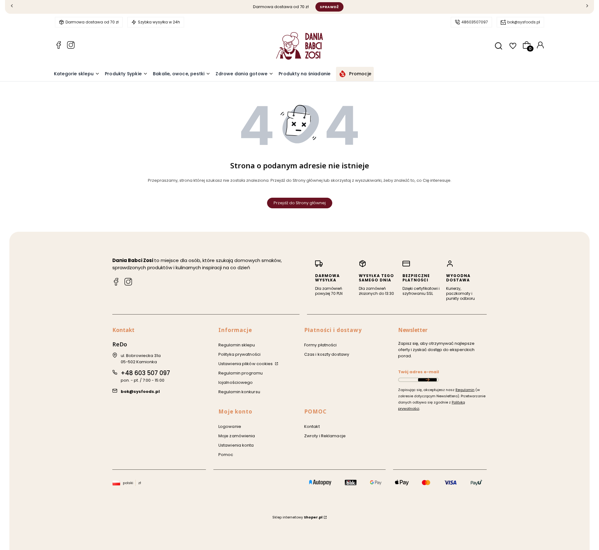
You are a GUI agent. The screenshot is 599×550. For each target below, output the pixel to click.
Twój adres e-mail (418, 372)
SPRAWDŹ (329, 6)
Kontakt (312, 426)
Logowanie (229, 426)
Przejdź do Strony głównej (300, 203)
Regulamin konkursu (239, 392)
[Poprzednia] (11, 7)
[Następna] (587, 7)
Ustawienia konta (236, 445)
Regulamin (465, 389)
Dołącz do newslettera (427, 379)
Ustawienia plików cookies (246, 364)
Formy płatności (320, 345)
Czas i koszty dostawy (326, 354)
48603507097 (474, 22)
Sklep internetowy (297, 517)
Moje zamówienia (236, 436)
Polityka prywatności (239, 354)
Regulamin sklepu (236, 345)
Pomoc (225, 455)
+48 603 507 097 (145, 373)
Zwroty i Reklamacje (325, 436)
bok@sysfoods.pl (523, 22)
